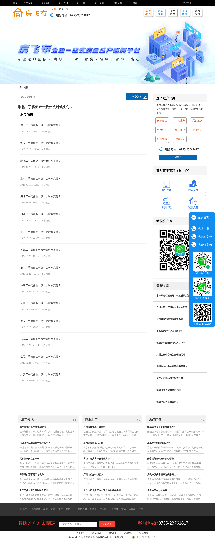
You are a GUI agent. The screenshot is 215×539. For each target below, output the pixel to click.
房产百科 (63, 3)
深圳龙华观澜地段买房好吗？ (170, 343)
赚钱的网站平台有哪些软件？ (161, 427)
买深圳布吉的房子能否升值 (169, 378)
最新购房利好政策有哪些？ (169, 331)
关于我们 (80, 533)
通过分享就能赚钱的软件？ (160, 443)
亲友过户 (180, 120)
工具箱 (134, 3)
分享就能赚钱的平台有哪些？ (161, 458)
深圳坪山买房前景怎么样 (168, 402)
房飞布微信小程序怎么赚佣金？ (162, 474)
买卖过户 (197, 120)
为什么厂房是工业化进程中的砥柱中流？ (103, 490)
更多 (74, 420)
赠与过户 (180, 130)
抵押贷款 (162, 139)
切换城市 (63, 9)
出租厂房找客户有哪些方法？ (97, 458)
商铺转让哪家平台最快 (94, 427)
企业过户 (197, 130)
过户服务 (27, 3)
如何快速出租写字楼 (93, 443)
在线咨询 (203, 217)
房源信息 (128, 533)
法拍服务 (180, 139)
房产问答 (81, 3)
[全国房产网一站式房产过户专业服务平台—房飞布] (30, 12)
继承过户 (162, 130)
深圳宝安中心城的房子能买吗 (170, 354)
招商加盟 (143, 533)
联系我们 (96, 533)
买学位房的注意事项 (29, 458)
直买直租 (45, 3)
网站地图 (112, 533)
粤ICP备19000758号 (145, 537)
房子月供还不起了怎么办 (32, 474)
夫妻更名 (162, 120)
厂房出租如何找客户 (93, 474)
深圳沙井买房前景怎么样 (168, 390)
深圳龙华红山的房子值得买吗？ (171, 366)
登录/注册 (186, 3)
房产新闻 (99, 3)
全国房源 (117, 3)
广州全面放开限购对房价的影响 (171, 307)
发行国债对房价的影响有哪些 (34, 490)
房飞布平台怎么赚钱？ (158, 490)
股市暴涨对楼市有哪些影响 (169, 319)
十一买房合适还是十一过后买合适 (173, 295)
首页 (15, 3)
